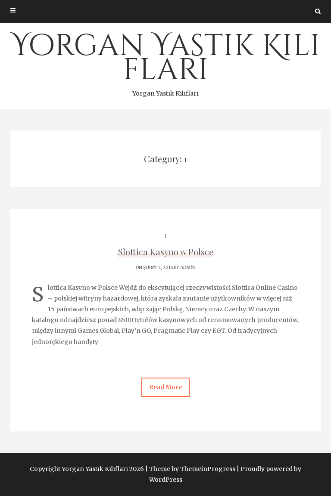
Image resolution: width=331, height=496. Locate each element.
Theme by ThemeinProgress (192, 469)
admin (188, 267)
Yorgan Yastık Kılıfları (165, 61)
